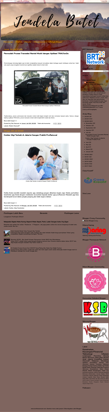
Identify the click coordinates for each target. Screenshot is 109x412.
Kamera (92, 380)
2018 (86, 163)
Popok (101, 382)
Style (88, 383)
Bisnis (85, 357)
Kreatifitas (98, 359)
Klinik (107, 374)
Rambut (107, 382)
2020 (86, 159)
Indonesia (85, 372)
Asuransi (85, 364)
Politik (107, 365)
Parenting (97, 356)
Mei (87, 144)
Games (92, 364)
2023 (86, 121)
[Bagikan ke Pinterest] (60, 123)
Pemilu (90, 382)
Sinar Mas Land (87, 378)
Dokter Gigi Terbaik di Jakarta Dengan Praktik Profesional (30, 135)
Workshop (105, 361)
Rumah (101, 362)
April (87, 147)
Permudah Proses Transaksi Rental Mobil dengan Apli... (96, 135)
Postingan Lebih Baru (13, 213)
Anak (84, 359)
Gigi (15, 208)
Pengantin (96, 382)
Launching (85, 375)
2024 (86, 119)
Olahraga (100, 367)
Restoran (85, 374)
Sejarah (85, 383)
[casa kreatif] (95, 189)
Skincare (85, 369)
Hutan (107, 369)
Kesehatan (20, 208)
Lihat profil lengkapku (90, 109)
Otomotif (16, 126)
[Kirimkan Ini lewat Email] (54, 123)
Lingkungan (87, 356)
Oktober (89, 125)
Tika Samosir (90, 82)
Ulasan (105, 354)
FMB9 (103, 370)
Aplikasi (85, 362)
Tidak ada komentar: (44, 123)
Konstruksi (106, 380)
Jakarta (90, 359)
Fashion (95, 365)
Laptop (96, 372)
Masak (85, 370)
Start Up (94, 378)
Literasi (85, 377)
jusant (61, 408)
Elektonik (102, 378)
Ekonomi (91, 357)
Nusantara (85, 382)
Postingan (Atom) (17, 216)
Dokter (11, 208)
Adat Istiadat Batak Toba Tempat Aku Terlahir (25, 231)
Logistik (90, 377)
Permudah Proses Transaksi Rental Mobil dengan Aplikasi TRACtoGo (36, 53)
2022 (86, 154)
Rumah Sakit (105, 377)
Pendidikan (93, 362)
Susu (101, 369)
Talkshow (106, 364)
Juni (87, 142)
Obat (94, 377)
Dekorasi (96, 375)
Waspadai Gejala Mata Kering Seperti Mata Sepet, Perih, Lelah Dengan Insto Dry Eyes (36, 222)
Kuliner (106, 359)
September (90, 128)
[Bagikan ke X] (57, 123)
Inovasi (98, 374)
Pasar (98, 377)
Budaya (85, 365)
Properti (106, 367)
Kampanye (106, 375)
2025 (86, 116)
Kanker (103, 374)
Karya (101, 380)
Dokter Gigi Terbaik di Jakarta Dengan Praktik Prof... (95, 138)
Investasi (90, 372)
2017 (86, 166)
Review (106, 357)
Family (90, 365)
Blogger (78, 408)
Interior (88, 380)
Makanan (95, 361)
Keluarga (93, 367)
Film (107, 362)
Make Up (101, 365)
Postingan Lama (71, 213)
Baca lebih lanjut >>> (10, 120)
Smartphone (94, 369)
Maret (88, 149)
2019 (86, 161)
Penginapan (97, 370)
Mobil (11, 126)
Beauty (106, 356)
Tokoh (91, 383)
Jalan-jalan (99, 357)
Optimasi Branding (103, 372)
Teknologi (87, 354)
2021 (86, 157)
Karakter (97, 380)
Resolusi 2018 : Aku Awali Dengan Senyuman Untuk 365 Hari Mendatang (35, 239)
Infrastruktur (92, 374)
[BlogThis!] (55, 123)
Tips (99, 378)
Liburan (91, 375)
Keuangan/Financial (93, 352)
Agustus (89, 130)
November (89, 123)
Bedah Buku (86, 367)
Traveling (98, 364)
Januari (88, 151)
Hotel (100, 375)
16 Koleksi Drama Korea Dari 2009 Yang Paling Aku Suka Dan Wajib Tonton (36, 248)
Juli (87, 132)
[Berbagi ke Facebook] (59, 123)
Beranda (43, 213)
